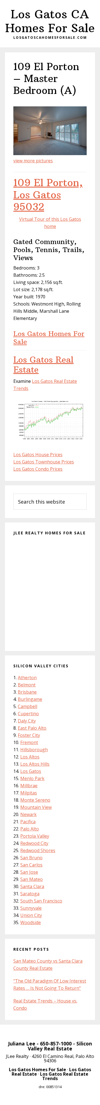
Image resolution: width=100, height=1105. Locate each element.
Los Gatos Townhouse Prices (43, 462)
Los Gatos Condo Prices (37, 469)
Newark (28, 814)
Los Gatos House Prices (37, 455)
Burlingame (30, 699)
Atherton (27, 678)
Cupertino (28, 714)
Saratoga (29, 894)
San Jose (29, 872)
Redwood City (34, 843)
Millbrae (29, 786)
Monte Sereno (35, 800)
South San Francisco (41, 901)
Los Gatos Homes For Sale (48, 337)
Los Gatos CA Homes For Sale (50, 21)
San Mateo (31, 879)
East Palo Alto (32, 728)
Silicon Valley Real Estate (60, 1046)
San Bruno (31, 858)
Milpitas (28, 793)
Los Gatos (30, 771)
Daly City (27, 721)
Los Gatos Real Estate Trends (64, 1076)
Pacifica (28, 822)
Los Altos (29, 757)
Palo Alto (29, 829)
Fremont (29, 742)
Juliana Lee (21, 1043)
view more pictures (33, 161)
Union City (31, 915)
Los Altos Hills (34, 764)
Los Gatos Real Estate (43, 365)
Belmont (27, 685)
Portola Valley (34, 836)
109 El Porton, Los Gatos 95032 (48, 194)
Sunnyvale (31, 908)
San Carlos (31, 865)
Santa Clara (32, 886)
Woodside (30, 922)
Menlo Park (32, 778)
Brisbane (27, 692)
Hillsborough (34, 750)
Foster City (29, 735)
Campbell (27, 706)
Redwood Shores (37, 850)
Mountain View (36, 807)
